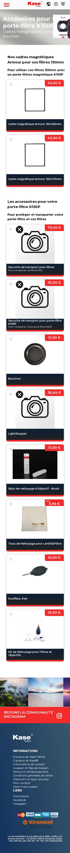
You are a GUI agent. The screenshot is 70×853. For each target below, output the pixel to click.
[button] (6, 5)
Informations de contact (29, 764)
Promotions (21, 796)
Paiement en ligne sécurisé (31, 779)
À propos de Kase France (29, 757)
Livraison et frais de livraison (31, 768)
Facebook (19, 800)
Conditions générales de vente (33, 775)
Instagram (20, 803)
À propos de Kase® (25, 760)
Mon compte (21, 783)
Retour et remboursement (30, 771)
